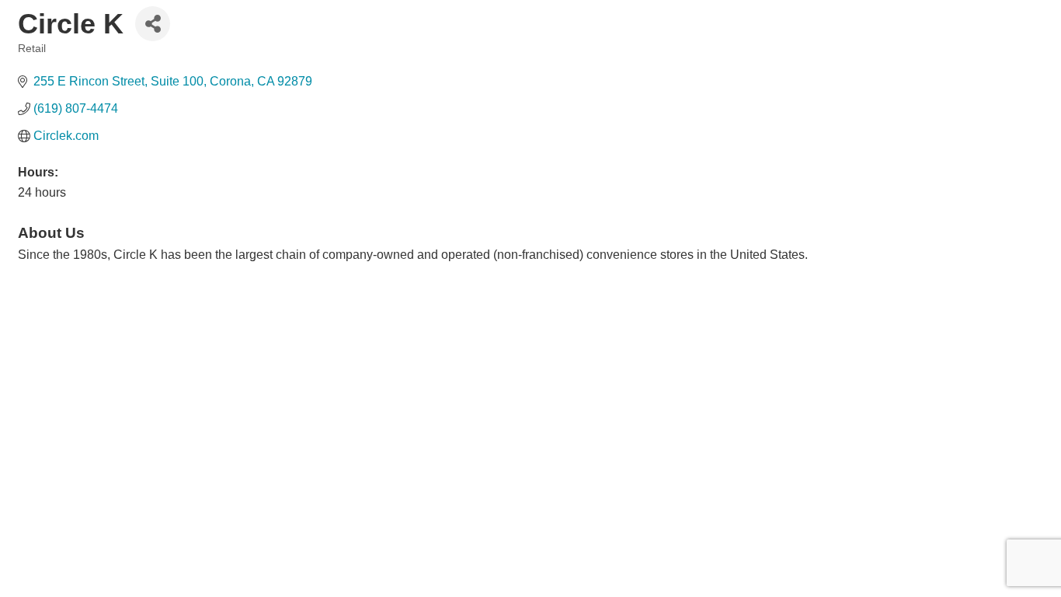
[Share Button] (152, 23)
